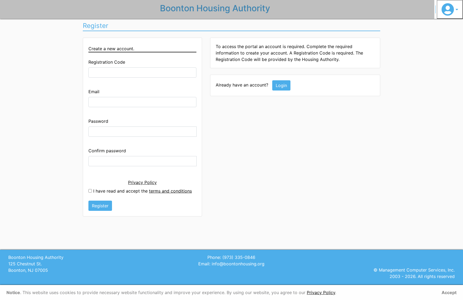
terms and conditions (170, 191)
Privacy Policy (142, 182)
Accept (449, 292)
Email (93, 91)
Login (281, 85)
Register (100, 205)
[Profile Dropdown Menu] (450, 9)
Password (98, 121)
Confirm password (107, 150)
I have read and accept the (142, 191)
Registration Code (106, 62)
